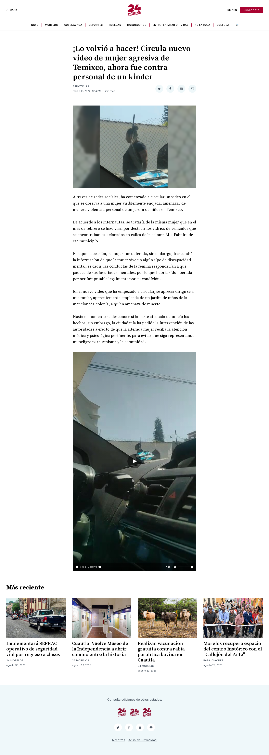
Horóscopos (136, 24)
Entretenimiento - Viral (170, 24)
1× (168, 567)
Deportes (96, 24)
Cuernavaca (73, 24)
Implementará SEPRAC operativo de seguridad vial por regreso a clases (33, 649)
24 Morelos (14, 660)
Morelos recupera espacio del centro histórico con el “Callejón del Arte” (232, 649)
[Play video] (134, 461)
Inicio (35, 24)
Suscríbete (251, 10)
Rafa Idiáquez (213, 660)
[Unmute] (175, 567)
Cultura (223, 24)
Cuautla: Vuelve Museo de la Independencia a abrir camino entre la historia (100, 649)
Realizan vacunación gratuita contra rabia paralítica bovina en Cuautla (161, 652)
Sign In (232, 9)
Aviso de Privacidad (142, 740)
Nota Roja (202, 24)
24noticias (81, 86)
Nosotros (118, 740)
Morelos (51, 24)
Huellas (115, 24)
